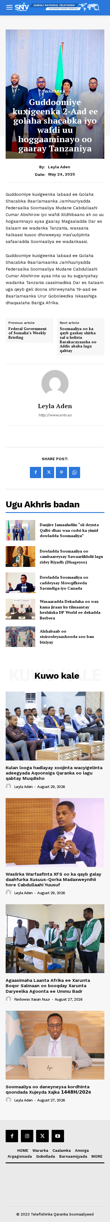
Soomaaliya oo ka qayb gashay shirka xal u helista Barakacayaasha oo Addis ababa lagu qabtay (78, 340)
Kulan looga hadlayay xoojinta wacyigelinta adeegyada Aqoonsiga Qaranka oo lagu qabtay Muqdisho (54, 773)
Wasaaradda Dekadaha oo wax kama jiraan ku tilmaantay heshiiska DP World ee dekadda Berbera (70, 610)
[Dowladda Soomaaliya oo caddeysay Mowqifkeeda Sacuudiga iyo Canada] (20, 583)
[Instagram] (27, 1136)
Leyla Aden (59, 167)
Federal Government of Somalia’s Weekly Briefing (27, 333)
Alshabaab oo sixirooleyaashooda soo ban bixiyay (67, 636)
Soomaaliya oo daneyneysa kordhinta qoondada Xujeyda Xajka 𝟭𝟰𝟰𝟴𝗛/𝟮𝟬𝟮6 (48, 1089)
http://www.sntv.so (55, 415)
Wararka (55, 91)
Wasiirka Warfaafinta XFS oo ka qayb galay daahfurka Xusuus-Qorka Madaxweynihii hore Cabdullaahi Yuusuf (53, 879)
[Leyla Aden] (55, 383)
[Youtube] (58, 1136)
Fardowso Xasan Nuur (32, 999)
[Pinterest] (61, 472)
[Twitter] (48, 472)
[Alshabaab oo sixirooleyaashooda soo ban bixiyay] (20, 636)
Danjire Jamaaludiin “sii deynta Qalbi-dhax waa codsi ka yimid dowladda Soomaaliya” (69, 530)
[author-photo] (9, 786)
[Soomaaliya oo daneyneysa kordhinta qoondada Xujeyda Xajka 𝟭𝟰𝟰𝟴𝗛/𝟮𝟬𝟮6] (55, 1045)
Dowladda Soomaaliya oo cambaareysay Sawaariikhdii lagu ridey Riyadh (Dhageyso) (71, 556)
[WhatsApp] (74, 472)
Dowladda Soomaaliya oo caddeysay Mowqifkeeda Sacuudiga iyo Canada (64, 582)
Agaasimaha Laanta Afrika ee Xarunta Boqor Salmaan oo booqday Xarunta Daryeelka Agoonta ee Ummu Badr (48, 986)
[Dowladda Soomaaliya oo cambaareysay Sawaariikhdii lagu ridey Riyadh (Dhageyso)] (20, 556)
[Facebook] (35, 472)
